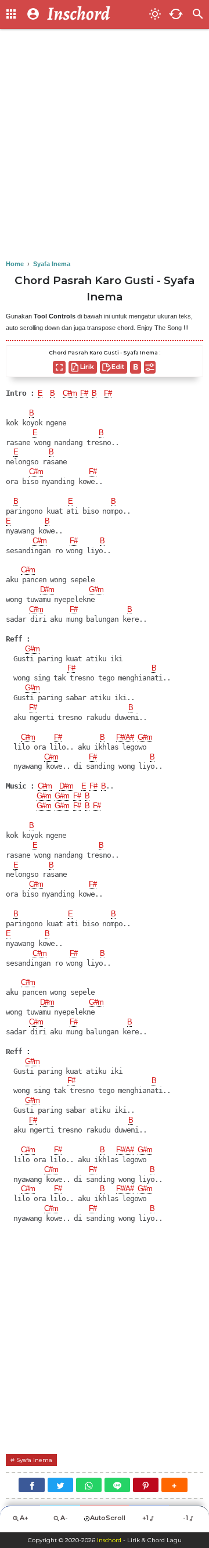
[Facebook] (31, 1485)
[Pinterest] (145, 1485)
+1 (145, 1518)
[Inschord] (94, 14)
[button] (174, 1485)
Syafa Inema (34, 1460)
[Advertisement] (104, 145)
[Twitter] (60, 1485)
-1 (185, 1518)
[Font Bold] (135, 367)
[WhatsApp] (89, 1485)
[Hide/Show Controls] (150, 367)
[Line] (117, 1485)
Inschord (109, 1540)
